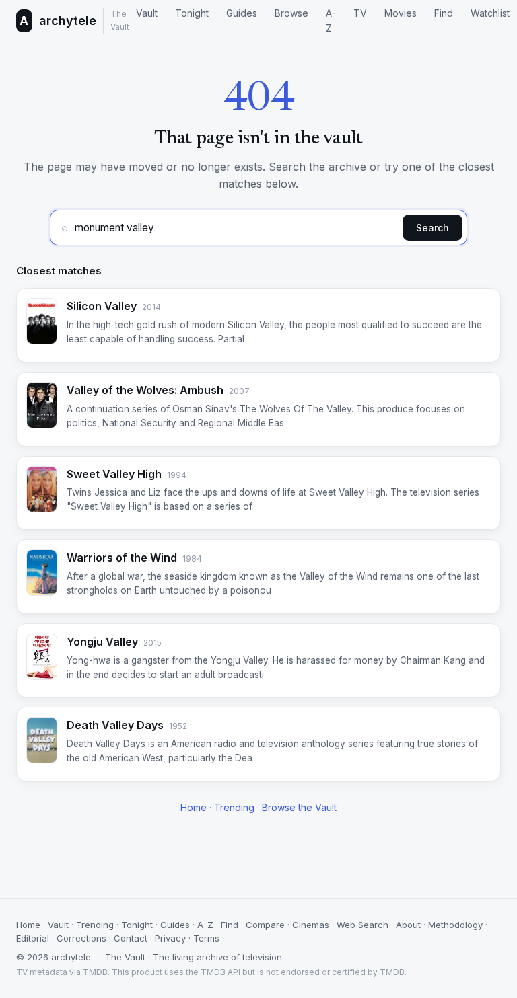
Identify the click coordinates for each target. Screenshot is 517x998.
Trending (234, 807)
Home (193, 807)
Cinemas (310, 924)
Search (432, 227)
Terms (206, 938)
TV (360, 13)
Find (443, 13)
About (408, 924)
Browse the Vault (299, 807)
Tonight (192, 13)
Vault (147, 13)
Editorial (32, 938)
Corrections (81, 938)
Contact (130, 938)
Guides (241, 13)
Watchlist (490, 13)
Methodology (455, 924)
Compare (265, 924)
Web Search (362, 924)
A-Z (331, 20)
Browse (291, 13)
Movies (400, 13)
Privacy (170, 938)
